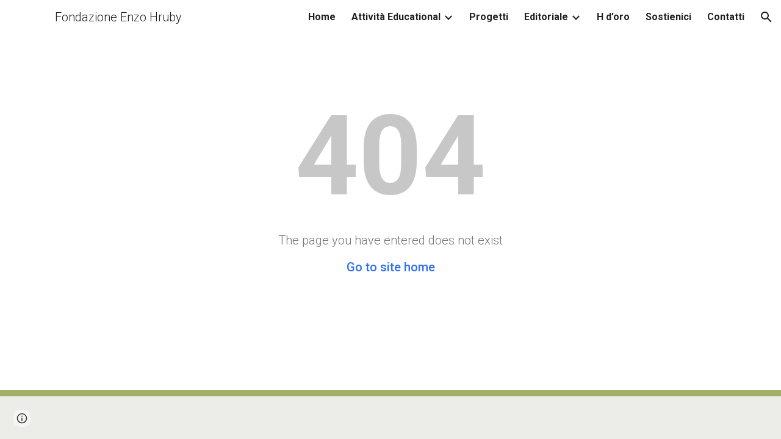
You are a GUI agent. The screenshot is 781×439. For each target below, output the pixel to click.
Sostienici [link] (668, 17)
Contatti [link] (725, 17)
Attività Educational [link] (396, 17)
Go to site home (391, 267)
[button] (766, 17)
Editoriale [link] (546, 17)
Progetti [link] (488, 17)
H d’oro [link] (613, 17)
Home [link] (322, 17)
